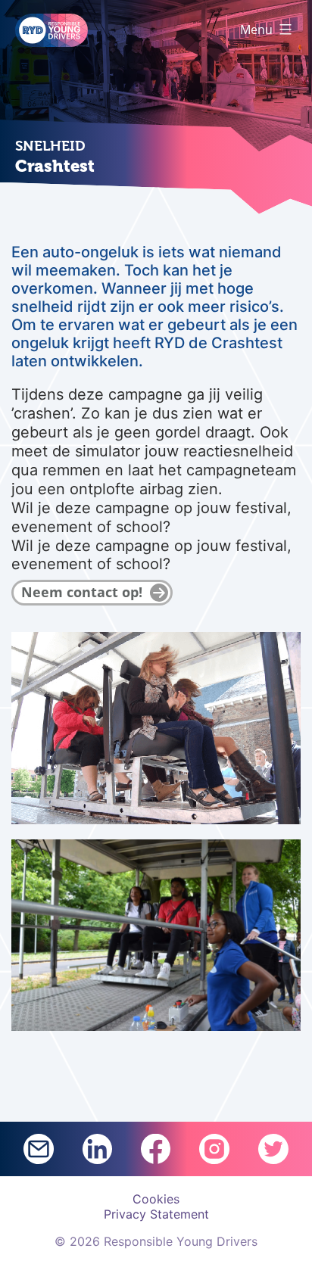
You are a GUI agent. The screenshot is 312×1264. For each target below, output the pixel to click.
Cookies (156, 1198)
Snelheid (50, 146)
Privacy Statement (156, 1214)
